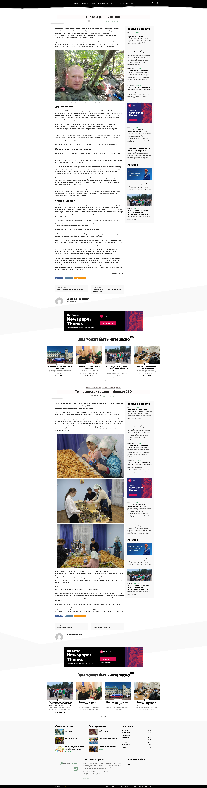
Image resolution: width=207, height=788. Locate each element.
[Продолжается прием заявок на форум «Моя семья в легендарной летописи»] (59, 749)
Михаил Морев (89, 375)
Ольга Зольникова (60, 375)
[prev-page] (101, 381)
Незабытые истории (71, 738)
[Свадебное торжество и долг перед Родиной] (93, 732)
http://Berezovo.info (71, 301)
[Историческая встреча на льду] (93, 740)
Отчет (88, 778)
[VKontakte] (153, 3)
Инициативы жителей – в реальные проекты (146, 367)
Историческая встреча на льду (108, 738)
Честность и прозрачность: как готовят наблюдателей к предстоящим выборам (138, 150)
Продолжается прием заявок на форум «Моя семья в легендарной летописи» (74, 748)
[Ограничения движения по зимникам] (59, 732)
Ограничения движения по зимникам (73, 730)
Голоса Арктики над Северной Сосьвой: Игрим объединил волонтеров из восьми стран (138, 52)
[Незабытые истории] (59, 740)
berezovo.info (65, 786)
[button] (157, 3)
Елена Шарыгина (146, 375)
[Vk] (129, 764)
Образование (131, 85)
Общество (103, 12)
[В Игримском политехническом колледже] (60, 355)
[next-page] (105, 381)
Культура (129, 48)
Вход (84, 778)
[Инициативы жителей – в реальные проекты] (147, 355)
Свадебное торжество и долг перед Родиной (108, 730)
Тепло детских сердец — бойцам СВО (70, 289)
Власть (129, 127)
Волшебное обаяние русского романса (108, 747)
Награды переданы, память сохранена (89, 367)
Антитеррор (96, 12)
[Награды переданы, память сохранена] (89, 355)
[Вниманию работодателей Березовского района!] (139, 174)
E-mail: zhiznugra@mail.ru (90, 775)
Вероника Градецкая (78, 299)
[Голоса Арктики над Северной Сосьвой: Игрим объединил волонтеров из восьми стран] (139, 200)
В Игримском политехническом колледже (60, 367)
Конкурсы (130, 32)
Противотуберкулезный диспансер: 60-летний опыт (106, 290)
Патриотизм (110, 12)
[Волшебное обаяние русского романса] (93, 749)
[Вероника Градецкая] (89, 21)
